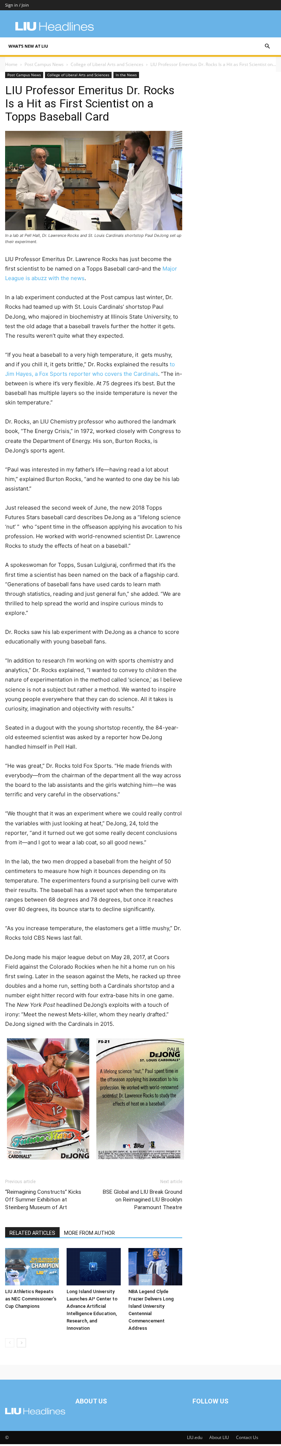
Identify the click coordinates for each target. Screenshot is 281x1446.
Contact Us (247, 1437)
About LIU (219, 1437)
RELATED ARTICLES (32, 1233)
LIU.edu (194, 1437)
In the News (126, 74)
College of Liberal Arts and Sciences (107, 64)
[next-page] (21, 1342)
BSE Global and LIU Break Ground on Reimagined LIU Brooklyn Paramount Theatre (142, 1200)
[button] (267, 46)
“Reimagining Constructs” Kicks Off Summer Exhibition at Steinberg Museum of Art (43, 1200)
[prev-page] (9, 1342)
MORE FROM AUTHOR (89, 1233)
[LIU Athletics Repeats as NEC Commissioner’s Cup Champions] (32, 1266)
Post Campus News (44, 64)
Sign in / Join (17, 5)
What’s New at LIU (28, 46)
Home (11, 64)
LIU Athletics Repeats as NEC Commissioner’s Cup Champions (30, 1299)
